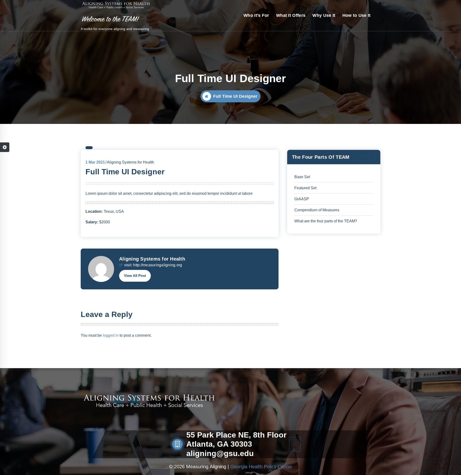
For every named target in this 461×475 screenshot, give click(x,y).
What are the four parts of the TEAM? (325, 221)
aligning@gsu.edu (220, 453)
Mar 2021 (95, 162)
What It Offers (290, 15)
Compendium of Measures (316, 210)
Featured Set (305, 188)
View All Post (135, 276)
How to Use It (356, 15)
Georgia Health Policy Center (261, 466)
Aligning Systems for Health (152, 259)
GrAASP (301, 199)
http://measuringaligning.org (157, 265)
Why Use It (323, 15)
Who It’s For (256, 15)
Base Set (302, 177)
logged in (111, 335)
